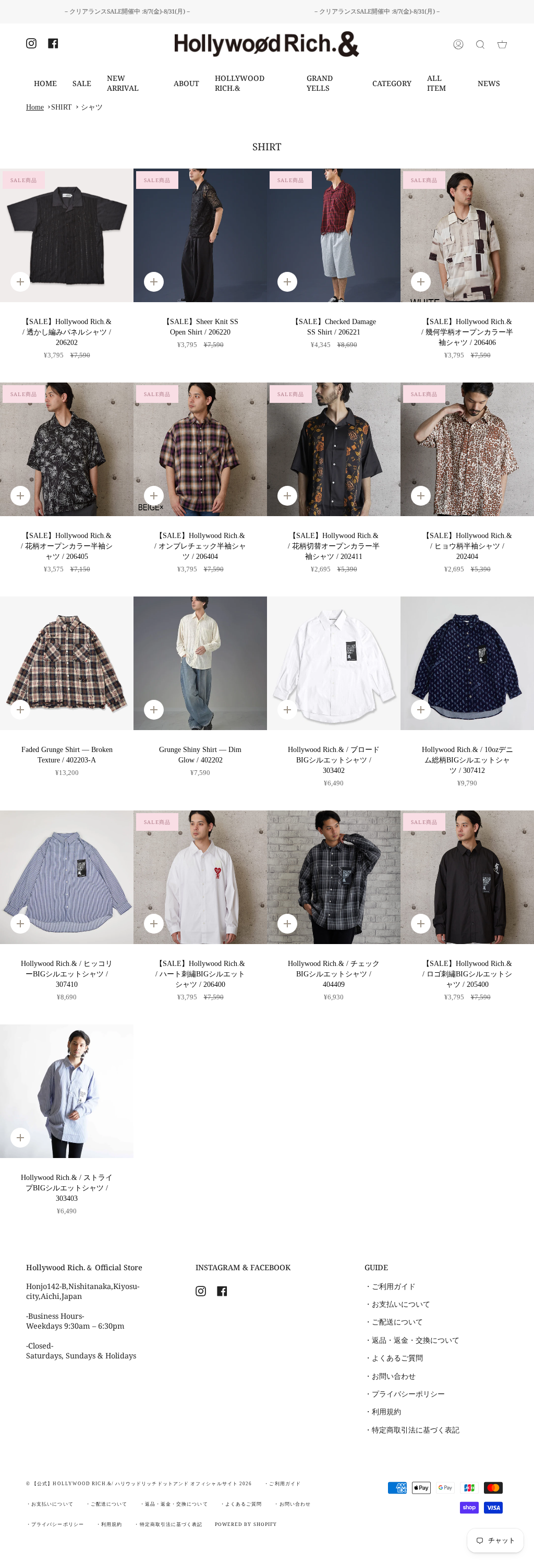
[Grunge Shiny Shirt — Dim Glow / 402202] (200, 663)
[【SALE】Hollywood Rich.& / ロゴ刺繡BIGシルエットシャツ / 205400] (467, 877)
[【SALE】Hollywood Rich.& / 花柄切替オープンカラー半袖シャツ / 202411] (333, 449)
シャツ (92, 107)
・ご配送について (394, 1322)
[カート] (502, 44)
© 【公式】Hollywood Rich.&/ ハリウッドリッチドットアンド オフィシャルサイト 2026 (139, 1483)
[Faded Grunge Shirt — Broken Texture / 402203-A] (67, 663)
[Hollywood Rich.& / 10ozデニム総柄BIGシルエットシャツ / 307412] (467, 663)
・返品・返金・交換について (412, 1340)
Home (35, 107)
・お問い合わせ (390, 1376)
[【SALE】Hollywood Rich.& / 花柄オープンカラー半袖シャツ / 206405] (67, 449)
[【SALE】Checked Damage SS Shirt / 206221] (333, 235)
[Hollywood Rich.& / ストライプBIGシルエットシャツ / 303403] (67, 1091)
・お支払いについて (397, 1304)
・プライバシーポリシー (405, 1394)
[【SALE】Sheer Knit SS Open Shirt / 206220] (200, 235)
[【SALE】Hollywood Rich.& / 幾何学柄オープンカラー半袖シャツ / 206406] (467, 235)
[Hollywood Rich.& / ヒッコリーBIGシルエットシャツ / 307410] (67, 877)
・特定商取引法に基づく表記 (412, 1430)
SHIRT (61, 107)
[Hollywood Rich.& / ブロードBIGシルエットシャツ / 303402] (333, 663)
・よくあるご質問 (394, 1358)
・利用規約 (383, 1411)
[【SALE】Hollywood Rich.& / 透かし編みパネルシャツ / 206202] (67, 235)
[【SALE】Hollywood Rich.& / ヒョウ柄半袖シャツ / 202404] (467, 449)
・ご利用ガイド (390, 1286)
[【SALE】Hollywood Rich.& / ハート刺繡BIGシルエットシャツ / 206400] (200, 877)
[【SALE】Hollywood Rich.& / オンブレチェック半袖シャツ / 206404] (200, 449)
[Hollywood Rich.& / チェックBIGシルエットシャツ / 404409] (333, 877)
